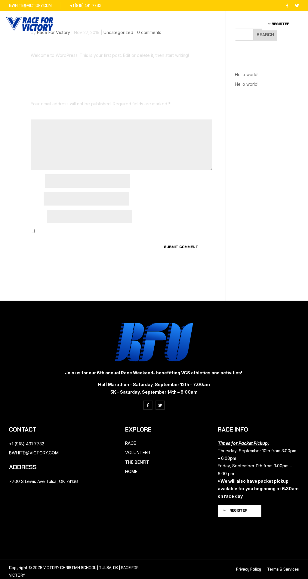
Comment (41, 115)
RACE (130, 443)
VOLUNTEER (137, 452)
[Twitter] (297, 6)
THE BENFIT (137, 462)
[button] (282, 24)
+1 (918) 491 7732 (26, 443)
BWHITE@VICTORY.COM (30, 5)
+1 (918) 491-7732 (85, 5)
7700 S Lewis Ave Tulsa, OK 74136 (43, 481)
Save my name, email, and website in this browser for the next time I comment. (109, 231)
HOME (131, 471)
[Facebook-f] (287, 6)
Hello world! (246, 74)
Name (37, 181)
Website (38, 217)
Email (36, 199)
